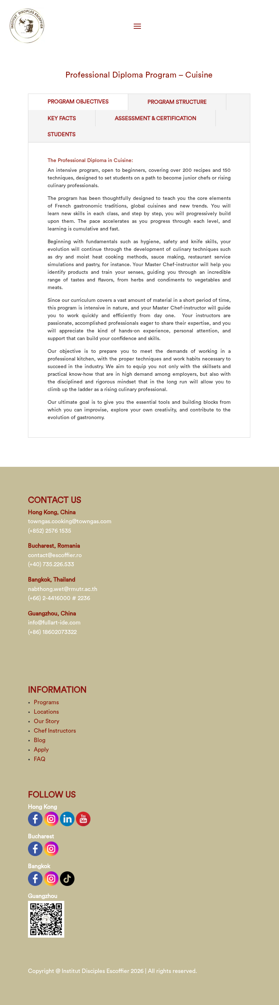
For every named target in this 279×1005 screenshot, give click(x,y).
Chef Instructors (55, 731)
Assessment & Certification (155, 118)
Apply (41, 750)
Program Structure (177, 102)
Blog (39, 740)
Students (62, 134)
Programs (46, 702)
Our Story (46, 721)
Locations (46, 712)
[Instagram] (51, 818)
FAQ (39, 759)
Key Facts (62, 118)
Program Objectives (78, 102)
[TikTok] (67, 878)
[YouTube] (83, 818)
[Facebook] (35, 818)
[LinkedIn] (67, 818)
